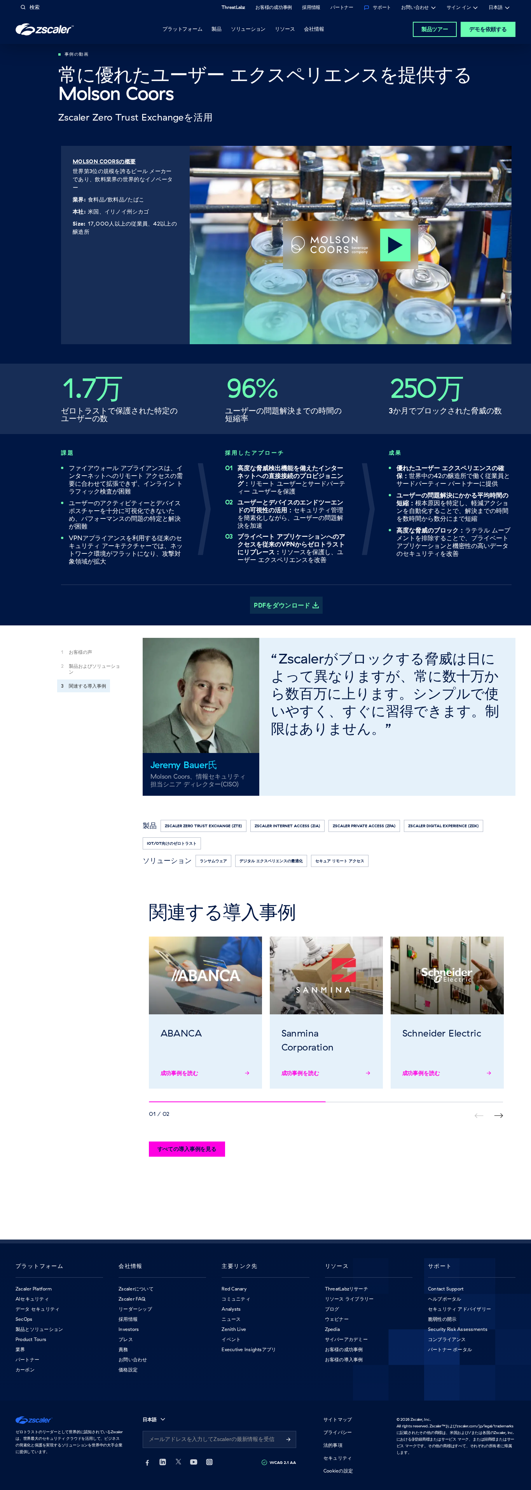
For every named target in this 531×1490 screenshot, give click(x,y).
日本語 (496, 8)
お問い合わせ (415, 8)
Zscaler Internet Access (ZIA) (287, 825)
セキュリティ (337, 1458)
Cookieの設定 (338, 1471)
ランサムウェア (213, 860)
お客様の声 (80, 652)
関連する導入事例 (87, 686)
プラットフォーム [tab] (182, 29)
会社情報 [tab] (314, 29)
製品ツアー (434, 29)
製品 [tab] (216, 29)
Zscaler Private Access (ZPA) (364, 825)
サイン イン (459, 8)
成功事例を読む (179, 1073)
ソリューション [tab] (248, 29)
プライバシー (337, 1432)
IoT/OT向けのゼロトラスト (172, 843)
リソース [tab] (285, 29)
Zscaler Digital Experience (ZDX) (443, 825)
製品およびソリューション (94, 669)
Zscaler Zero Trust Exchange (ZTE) (203, 825)
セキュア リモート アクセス (339, 860)
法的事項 (332, 1445)
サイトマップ (337, 1419)
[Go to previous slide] (498, 1115)
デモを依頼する (488, 29)
